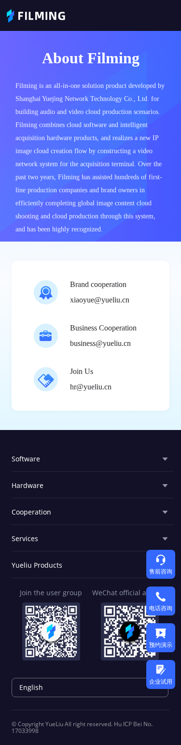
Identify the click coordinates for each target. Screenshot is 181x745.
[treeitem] (90, 458)
